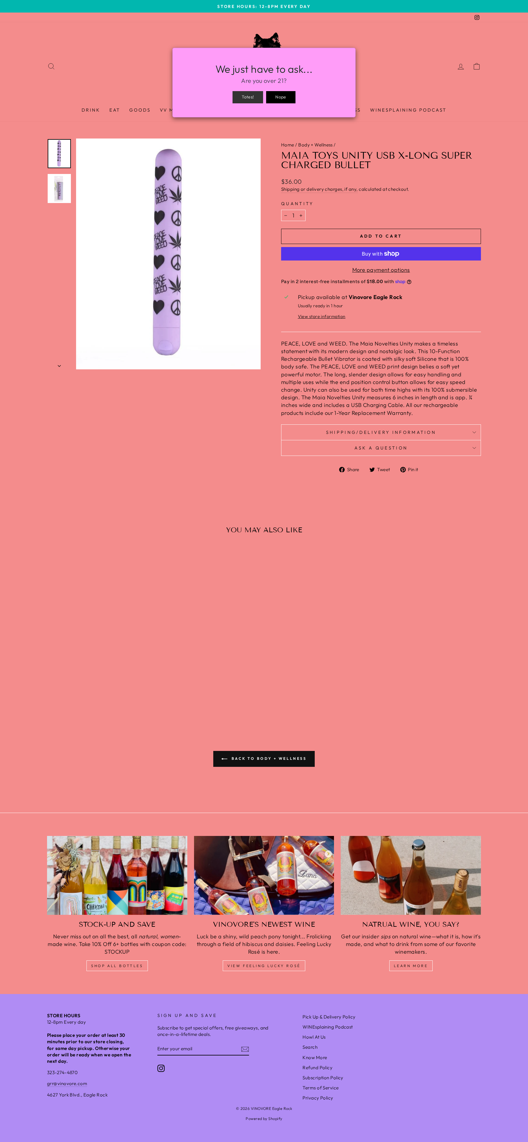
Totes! (248, 97)
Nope (280, 97)
